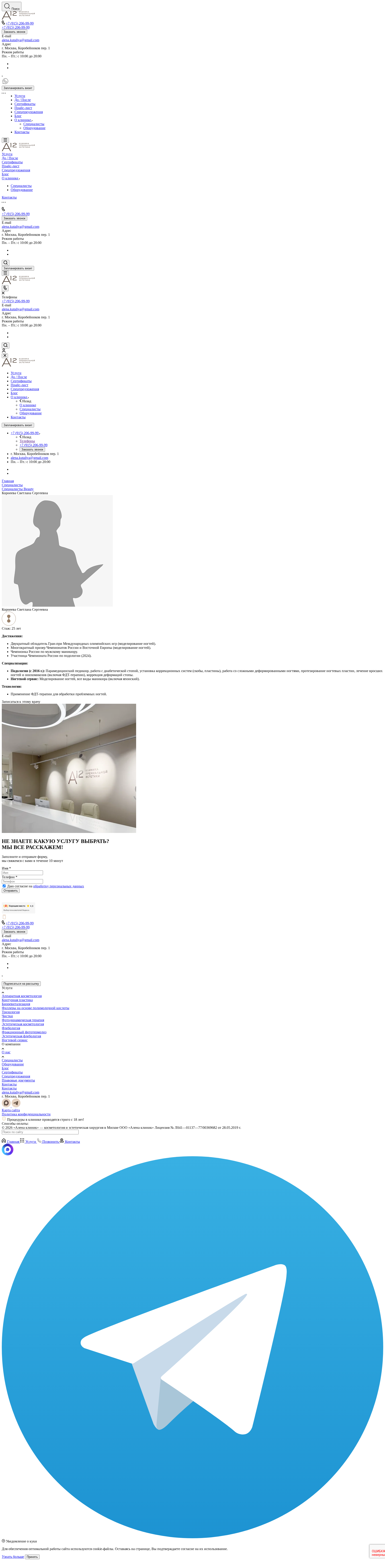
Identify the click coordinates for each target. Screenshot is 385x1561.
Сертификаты (12, 1072)
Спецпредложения (16, 1076)
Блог (5, 1068)
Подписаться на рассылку (21, 983)
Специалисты (12, 1060)
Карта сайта (11, 1110)
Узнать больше (13, 1557)
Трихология (11, 1012)
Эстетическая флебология (21, 1036)
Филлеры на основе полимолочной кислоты (35, 1008)
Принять (32, 1557)
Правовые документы (18, 1080)
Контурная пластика (17, 1000)
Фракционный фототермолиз (24, 1032)
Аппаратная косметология (22, 996)
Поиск (16, 8)
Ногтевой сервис (15, 1040)
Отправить (11, 890)
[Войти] (4, 351)
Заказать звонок (14, 31)
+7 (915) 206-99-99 (20, 23)
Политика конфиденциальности (26, 1114)
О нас (6, 1052)
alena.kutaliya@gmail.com (20, 40)
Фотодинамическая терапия (23, 1020)
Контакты (9, 1084)
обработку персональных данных (58, 886)
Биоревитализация (16, 1004)
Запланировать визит (18, 88)
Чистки (7, 1016)
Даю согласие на (45, 886)
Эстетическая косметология (23, 1024)
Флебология (11, 1028)
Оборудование (13, 1064)
